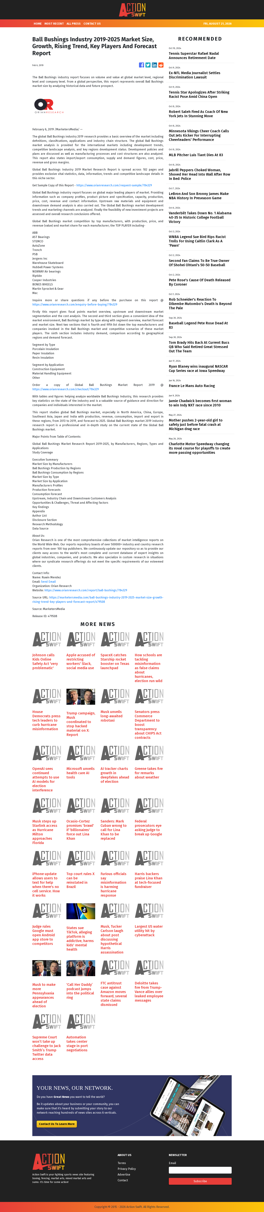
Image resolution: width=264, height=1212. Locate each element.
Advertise (124, 1174)
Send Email (48, 581)
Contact (123, 1180)
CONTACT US (92, 23)
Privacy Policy (127, 1169)
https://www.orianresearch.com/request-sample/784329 (114, 185)
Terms (122, 1163)
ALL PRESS (74, 23)
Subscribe (200, 1181)
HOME (38, 23)
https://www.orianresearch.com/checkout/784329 (65, 389)
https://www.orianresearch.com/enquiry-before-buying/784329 (74, 304)
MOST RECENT (54, 23)
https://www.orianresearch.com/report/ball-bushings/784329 (85, 590)
